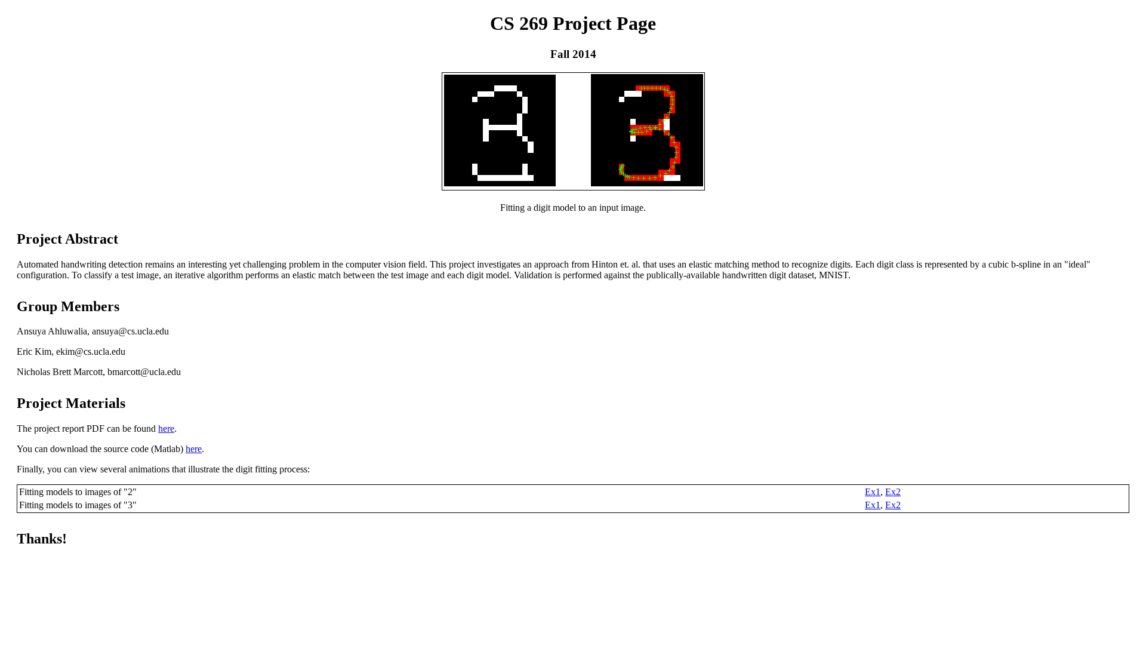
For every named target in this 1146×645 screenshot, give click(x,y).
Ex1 (872, 492)
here (166, 428)
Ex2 (893, 492)
